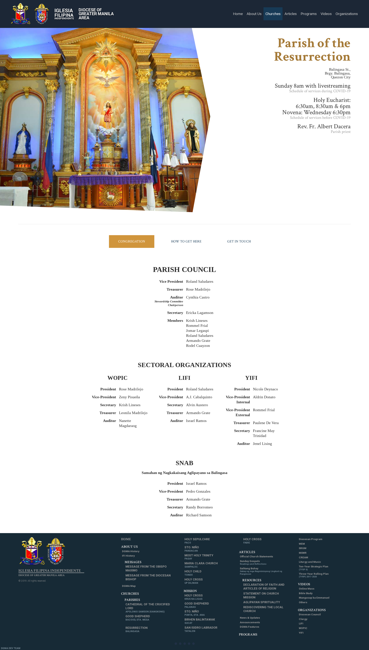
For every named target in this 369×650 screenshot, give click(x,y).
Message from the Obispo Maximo (146, 568)
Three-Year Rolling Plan (314, 575)
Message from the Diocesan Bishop (148, 577)
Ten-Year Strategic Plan (313, 568)
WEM (302, 543)
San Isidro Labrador (200, 629)
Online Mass (306, 588)
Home (126, 539)
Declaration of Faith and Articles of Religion (263, 586)
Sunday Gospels (253, 562)
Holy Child (192, 573)
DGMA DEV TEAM (10, 648)
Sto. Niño (191, 549)
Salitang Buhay (261, 571)
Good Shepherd (137, 618)
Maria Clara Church (201, 565)
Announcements (250, 622)
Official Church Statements (256, 556)
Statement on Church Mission (261, 595)
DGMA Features (249, 626)
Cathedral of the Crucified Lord (147, 608)
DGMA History (130, 551)
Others (303, 602)
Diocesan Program (310, 539)
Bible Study (305, 593)
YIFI (301, 632)
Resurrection (136, 629)
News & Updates (250, 617)
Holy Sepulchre (197, 541)
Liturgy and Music (310, 561)
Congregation (131, 241)
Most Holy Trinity (198, 557)
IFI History (128, 555)
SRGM (302, 548)
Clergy (303, 619)
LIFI (301, 623)
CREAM (303, 557)
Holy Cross (193, 581)
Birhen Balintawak (199, 621)
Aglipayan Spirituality (261, 602)
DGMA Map (129, 585)
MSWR (303, 552)
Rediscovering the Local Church (263, 609)
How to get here (186, 241)
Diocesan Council (310, 614)
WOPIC (303, 628)
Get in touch (239, 241)
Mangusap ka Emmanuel (314, 597)
